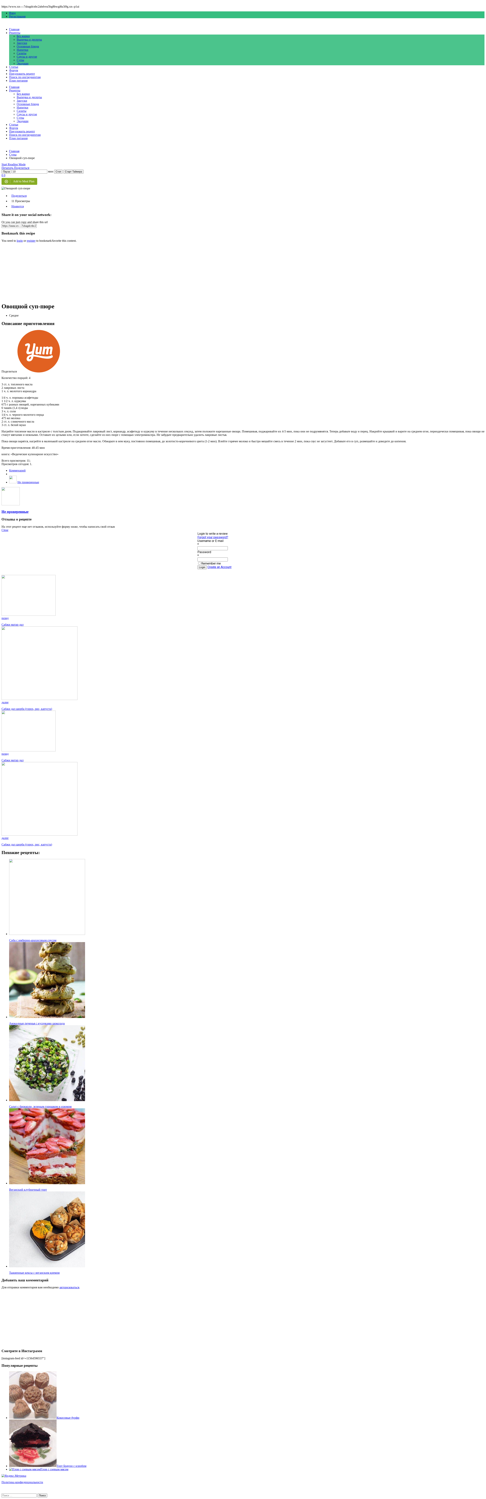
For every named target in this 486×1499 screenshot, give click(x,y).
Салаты (21, 53)
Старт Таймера (73, 171)
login (20, 240)
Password (204, 552)
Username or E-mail (210, 541)
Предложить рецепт (22, 73)
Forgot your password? (212, 537)
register (31, 240)
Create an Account (219, 567)
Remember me (211, 563)
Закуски (22, 43)
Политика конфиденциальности (22, 1482)
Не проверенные (28, 482)
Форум (13, 70)
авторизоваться (69, 1287)
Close (5, 530)
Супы (20, 60)
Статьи (13, 66)
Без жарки (23, 36)
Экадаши (22, 63)
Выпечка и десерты (29, 39)
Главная (14, 29)
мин (50, 171)
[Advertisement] (115, 272)
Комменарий (17, 470)
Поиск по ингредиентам (25, 77)
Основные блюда (28, 46)
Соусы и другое (27, 56)
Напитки (22, 49)
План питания (18, 80)
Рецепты (14, 32)
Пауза (6, 171)
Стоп (58, 171)
